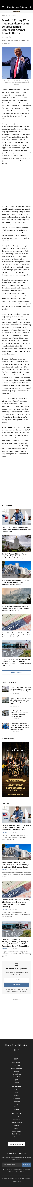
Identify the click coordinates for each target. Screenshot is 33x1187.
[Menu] (3, 7)
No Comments (20, 42)
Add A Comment (16, 672)
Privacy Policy (15, 991)
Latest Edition (17, 2)
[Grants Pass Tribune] (17, 7)
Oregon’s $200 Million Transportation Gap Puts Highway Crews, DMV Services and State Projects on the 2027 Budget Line (16, 662)
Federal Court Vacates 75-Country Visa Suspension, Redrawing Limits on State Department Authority (16, 635)
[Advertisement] (16, 184)
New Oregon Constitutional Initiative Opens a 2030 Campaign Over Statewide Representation (15, 582)
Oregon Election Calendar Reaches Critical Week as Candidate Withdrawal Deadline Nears (16, 529)
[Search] (30, 7)
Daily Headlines (8, 42)
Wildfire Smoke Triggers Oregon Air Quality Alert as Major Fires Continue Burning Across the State (15, 609)
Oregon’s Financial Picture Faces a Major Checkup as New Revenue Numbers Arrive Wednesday (14, 556)
